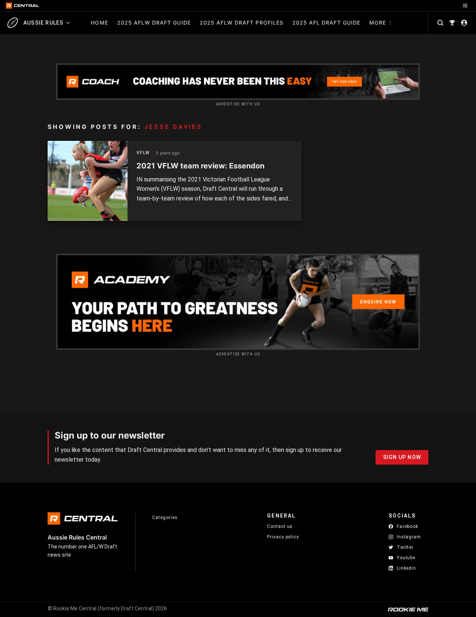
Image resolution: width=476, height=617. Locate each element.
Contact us (280, 526)
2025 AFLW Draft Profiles (241, 22)
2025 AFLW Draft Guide (154, 22)
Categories (164, 517)
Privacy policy (283, 536)
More (377, 22)
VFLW (143, 153)
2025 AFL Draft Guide (326, 22)
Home (99, 22)
